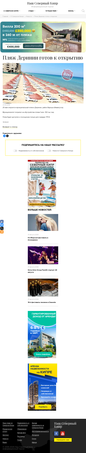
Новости (29, 16)
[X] (7, 136)
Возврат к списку (10, 127)
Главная (5, 16)
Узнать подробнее (43, 354)
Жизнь (71, 11)
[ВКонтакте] (4, 136)
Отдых (31, 11)
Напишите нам (63, 440)
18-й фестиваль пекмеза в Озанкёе (42, 302)
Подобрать (43, 407)
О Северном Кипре (11, 11)
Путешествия (51, 11)
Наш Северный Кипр (42, 4)
